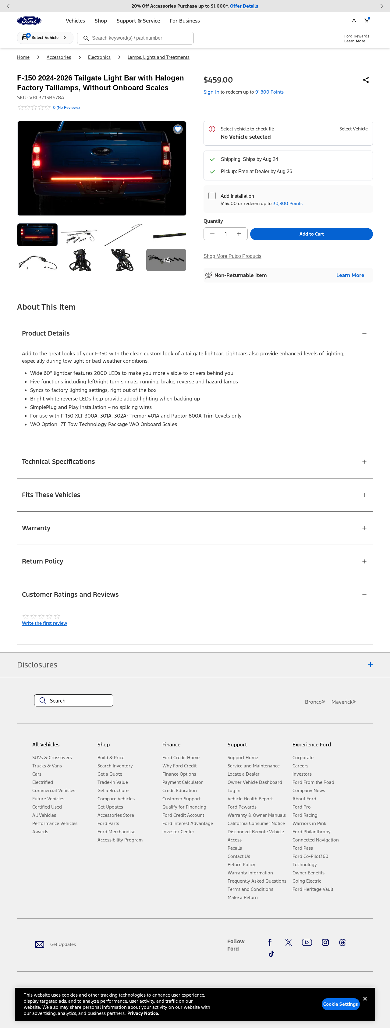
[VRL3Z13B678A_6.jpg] (37, 260)
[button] (128, 747)
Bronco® (315, 702)
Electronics (99, 57)
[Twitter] (288, 942)
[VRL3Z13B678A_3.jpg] (80, 234)
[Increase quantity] (238, 234)
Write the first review (44, 623)
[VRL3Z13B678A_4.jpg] (123, 234)
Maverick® (344, 702)
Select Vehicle (353, 129)
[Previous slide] (8, 6)
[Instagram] (325, 942)
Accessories (59, 57)
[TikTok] (271, 953)
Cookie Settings (340, 1004)
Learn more (350, 275)
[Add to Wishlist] (178, 129)
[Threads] (342, 942)
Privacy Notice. (143, 1013)
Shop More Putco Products (232, 256)
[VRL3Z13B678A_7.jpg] (80, 260)
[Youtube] (307, 942)
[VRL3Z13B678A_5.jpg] (166, 234)
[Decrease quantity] (212, 234)
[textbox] (73, 701)
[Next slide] (381, 6)
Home (23, 57)
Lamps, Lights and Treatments (159, 57)
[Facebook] (271, 942)
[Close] (365, 1003)
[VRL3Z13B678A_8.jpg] (123, 260)
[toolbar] (195, 6)
